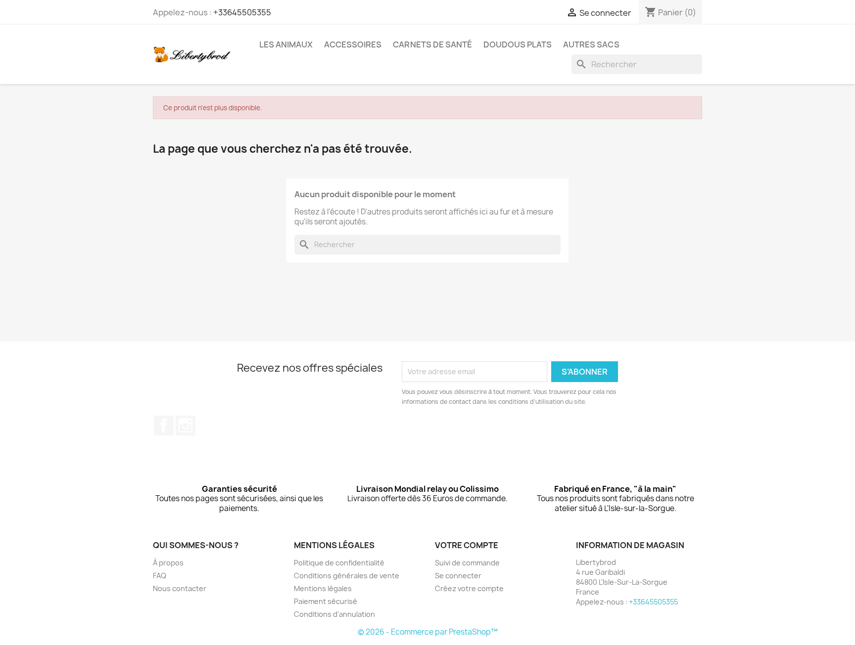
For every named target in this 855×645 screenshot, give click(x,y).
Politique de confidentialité (339, 562)
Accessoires (352, 44)
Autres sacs (591, 44)
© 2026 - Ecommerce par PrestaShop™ (428, 632)
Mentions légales (323, 588)
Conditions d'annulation (334, 614)
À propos (168, 562)
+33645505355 (242, 12)
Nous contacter (179, 588)
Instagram (185, 425)
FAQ (159, 575)
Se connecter (458, 575)
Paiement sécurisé (325, 601)
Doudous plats (517, 44)
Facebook (164, 425)
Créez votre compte (469, 588)
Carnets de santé (432, 44)
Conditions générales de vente (346, 575)
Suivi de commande (467, 562)
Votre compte (466, 545)
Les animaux (286, 44)
